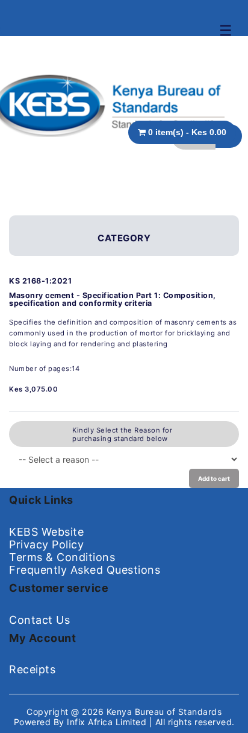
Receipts (32, 669)
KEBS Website (46, 531)
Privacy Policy (46, 544)
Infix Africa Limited (108, 722)
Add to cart (214, 478)
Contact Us (39, 620)
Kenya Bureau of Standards (164, 711)
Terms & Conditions (62, 557)
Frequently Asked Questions (84, 569)
